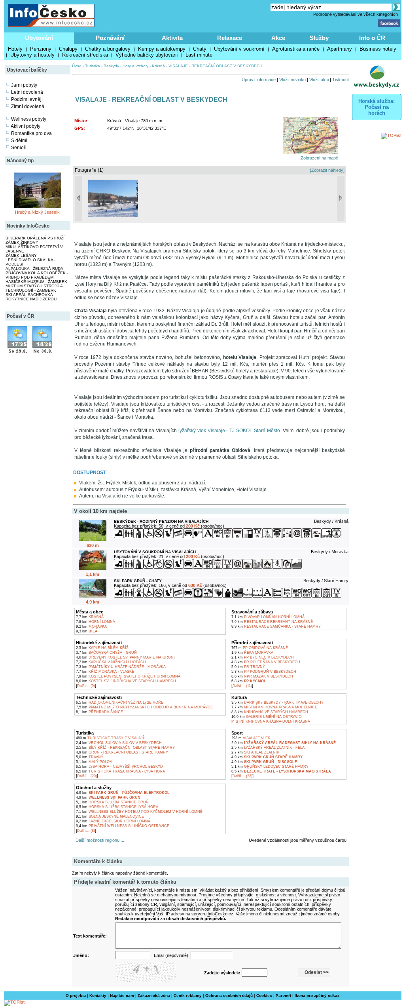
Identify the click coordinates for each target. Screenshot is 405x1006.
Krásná (158, 66)
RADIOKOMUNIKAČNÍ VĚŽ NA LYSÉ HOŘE (119, 702)
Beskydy (111, 66)
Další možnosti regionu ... (98, 840)
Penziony (40, 49)
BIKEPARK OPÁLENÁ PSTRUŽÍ (35, 238)
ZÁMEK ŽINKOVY (22, 242)
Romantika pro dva (31, 133)
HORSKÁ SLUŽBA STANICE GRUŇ (112, 802)
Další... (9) (86, 686)
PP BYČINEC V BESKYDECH (262, 657)
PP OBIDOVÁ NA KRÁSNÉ (259, 648)
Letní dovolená (27, 92)
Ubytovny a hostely (32, 55)
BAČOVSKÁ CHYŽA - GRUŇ (106, 653)
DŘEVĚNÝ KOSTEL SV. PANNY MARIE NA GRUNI (125, 657)
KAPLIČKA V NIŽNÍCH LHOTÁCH (111, 662)
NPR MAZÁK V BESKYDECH (262, 676)
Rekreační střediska (85, 55)
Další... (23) (242, 776)
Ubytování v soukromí (239, 49)
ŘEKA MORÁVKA (252, 653)
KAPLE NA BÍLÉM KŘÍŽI (103, 648)
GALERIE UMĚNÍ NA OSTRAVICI (267, 717)
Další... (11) (242, 686)
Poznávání (110, 37)
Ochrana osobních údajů (229, 995)
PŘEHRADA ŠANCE (99, 712)
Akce (278, 37)
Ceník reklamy (188, 995)
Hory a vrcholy (135, 66)
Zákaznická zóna (154, 995)
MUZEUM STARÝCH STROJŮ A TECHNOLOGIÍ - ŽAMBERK (34, 288)
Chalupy (68, 49)
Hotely (15, 49)
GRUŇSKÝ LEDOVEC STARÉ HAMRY (269, 767)
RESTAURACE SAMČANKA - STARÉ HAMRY (276, 626)
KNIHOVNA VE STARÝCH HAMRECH (269, 712)
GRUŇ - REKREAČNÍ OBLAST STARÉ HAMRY (122, 752)
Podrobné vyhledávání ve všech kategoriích (355, 14)
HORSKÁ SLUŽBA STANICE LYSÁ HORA (117, 807)
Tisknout (340, 79)
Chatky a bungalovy (108, 49)
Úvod (76, 66)
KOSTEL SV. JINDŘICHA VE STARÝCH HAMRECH (126, 681)
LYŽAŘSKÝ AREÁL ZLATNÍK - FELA (268, 748)
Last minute (198, 55)
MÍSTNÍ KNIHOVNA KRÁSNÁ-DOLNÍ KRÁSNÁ (270, 721)
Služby (319, 37)
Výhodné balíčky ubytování (146, 55)
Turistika (92, 66)
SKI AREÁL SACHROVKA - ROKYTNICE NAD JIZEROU (31, 296)
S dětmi (19, 140)
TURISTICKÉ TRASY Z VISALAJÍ (110, 738)
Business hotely (378, 49)
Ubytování (39, 37)
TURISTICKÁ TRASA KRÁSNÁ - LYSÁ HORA (120, 771)
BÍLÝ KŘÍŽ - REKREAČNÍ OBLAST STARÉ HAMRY (125, 748)
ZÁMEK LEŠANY (21, 255)
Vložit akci (319, 79)
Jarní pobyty (24, 85)
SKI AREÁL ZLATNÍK (255, 752)
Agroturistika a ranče (296, 49)
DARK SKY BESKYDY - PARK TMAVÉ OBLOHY (277, 702)
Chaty (199, 49)
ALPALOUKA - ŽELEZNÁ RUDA (34, 268)
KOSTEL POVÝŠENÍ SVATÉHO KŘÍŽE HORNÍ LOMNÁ (128, 676)
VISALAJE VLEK (250, 738)
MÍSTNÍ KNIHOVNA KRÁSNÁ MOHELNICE (274, 707)
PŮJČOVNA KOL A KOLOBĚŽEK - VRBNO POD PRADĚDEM (37, 275)
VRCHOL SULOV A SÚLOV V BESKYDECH (119, 743)
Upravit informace (259, 79)
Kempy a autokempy (161, 49)
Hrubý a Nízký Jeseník (37, 212)
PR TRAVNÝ (248, 667)
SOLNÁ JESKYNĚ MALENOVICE (110, 816)
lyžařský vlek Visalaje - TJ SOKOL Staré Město (229, 430)
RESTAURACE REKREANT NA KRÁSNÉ (272, 622)
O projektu (76, 995)
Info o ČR (372, 37)
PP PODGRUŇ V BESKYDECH (263, 672)
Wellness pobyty (28, 119)
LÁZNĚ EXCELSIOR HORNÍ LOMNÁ (113, 821)
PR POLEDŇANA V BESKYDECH (265, 662)
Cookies (264, 995)
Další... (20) (87, 776)
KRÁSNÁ (90, 617)
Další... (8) (86, 831)
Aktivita (172, 37)
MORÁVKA (91, 626)
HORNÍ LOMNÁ (95, 622)
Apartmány (339, 49)
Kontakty (97, 995)
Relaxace (229, 37)
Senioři (18, 147)
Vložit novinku (292, 79)
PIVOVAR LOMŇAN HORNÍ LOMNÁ (268, 617)
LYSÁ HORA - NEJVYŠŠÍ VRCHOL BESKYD (119, 767)
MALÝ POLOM (94, 762)
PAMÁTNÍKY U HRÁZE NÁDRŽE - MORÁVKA (121, 667)
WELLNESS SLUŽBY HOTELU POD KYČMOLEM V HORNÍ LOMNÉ (139, 812)
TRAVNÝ (89, 757)
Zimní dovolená (27, 106)
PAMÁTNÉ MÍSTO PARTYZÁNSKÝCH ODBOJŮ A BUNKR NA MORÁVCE (144, 707)
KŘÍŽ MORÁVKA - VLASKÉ (105, 672)
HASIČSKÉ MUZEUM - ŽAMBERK (36, 281)
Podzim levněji (27, 99)
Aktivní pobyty (25, 126)
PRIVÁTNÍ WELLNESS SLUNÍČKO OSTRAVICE (122, 826)
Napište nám (122, 995)
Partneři (283, 995)
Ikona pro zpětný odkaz (317, 995)
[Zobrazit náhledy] (327, 170)
